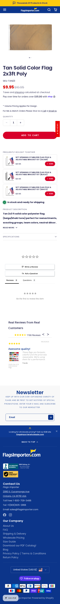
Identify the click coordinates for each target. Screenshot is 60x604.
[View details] (10, 161)
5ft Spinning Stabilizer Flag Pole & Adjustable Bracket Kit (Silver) (33, 158)
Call (44, 111)
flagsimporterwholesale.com (30, 434)
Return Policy (10, 557)
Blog (5, 549)
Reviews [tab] (10, 280)
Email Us (52, 111)
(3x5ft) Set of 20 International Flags (14, 366)
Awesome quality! (19, 348)
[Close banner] (57, 431)
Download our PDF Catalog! (19, 545)
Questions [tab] (27, 280)
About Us (8, 526)
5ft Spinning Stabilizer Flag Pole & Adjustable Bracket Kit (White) (33, 188)
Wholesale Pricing (13, 537)
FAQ (5, 530)
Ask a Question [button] (31, 273)
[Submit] (50, 417)
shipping (19, 92)
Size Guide (9, 541)
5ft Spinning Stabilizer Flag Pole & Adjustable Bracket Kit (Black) (33, 173)
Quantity (8, 116)
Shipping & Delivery (14, 533)
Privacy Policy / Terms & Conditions (24, 553)
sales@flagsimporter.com (24, 509)
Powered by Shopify (43, 598)
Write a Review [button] (31, 267)
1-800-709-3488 (22, 500)
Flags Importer (23, 598)
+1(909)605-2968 (16, 505)
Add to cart (30, 135)
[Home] (30, 10)
